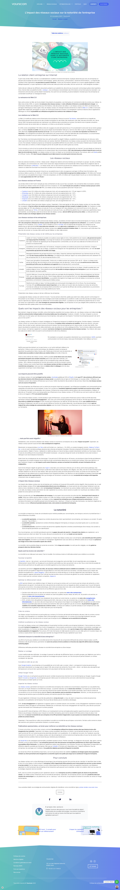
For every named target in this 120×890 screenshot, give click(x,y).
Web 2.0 (85, 107)
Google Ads (33, 678)
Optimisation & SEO (65, 4)
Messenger (25, 197)
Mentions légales (18, 859)
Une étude (55, 377)
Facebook (25, 191)
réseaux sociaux (25, 687)
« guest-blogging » (39, 572)
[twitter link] (91, 861)
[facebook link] (95, 861)
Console (25, 678)
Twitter (40, 224)
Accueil (54, 19)
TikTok (36, 210)
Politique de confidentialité (97, 883)
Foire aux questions (19, 869)
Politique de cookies (19, 856)
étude (95, 152)
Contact (60, 792)
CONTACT (93, 4)
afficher (66, 33)
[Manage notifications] (2, 887)
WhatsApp (25, 193)
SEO (21, 583)
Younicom (66, 16)
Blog (85, 4)
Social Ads (24, 740)
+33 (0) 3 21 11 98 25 (54, 868)
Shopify (71, 377)
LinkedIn (24, 200)
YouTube (60, 224)
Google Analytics (26, 665)
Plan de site (16, 872)
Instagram (25, 195)
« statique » (45, 90)
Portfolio (78, 4)
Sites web (39, 4)
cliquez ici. (53, 576)
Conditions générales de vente (22, 862)
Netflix (93, 337)
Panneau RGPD (17, 866)
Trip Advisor (72, 118)
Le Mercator (35, 165)
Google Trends (22, 676)
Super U (47, 468)
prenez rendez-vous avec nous (88, 787)
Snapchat (25, 198)
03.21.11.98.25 (103, 4)
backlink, (23, 561)
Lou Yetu (40, 447)
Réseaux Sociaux (52, 4)
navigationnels (90, 598)
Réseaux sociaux (63, 19)
